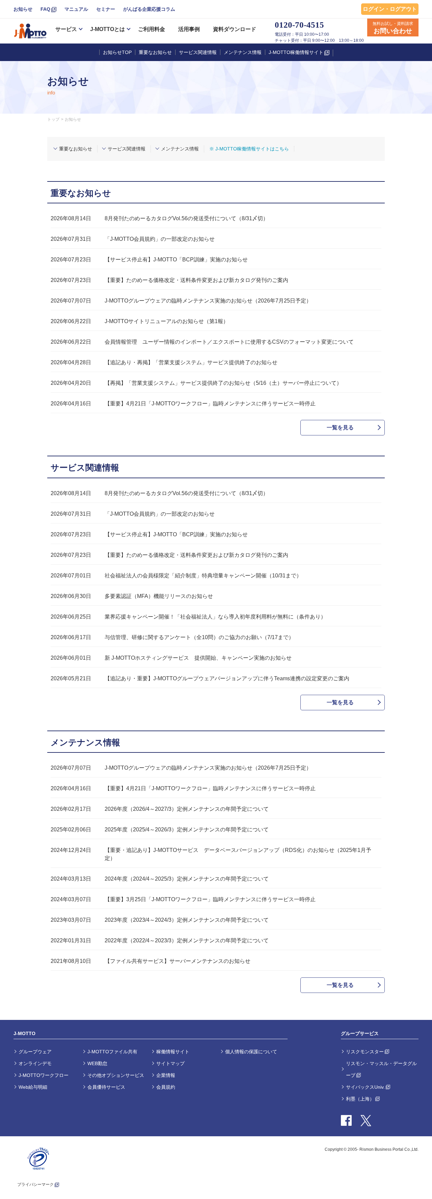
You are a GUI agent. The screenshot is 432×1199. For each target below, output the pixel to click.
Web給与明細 (33, 1087)
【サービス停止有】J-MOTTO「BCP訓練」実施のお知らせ (176, 259)
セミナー (105, 9)
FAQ (45, 9)
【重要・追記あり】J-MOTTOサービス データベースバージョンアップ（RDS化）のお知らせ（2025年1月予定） (238, 854)
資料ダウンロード (234, 29)
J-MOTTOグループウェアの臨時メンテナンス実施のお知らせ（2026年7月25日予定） (208, 301)
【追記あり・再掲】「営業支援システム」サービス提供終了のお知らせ (191, 362)
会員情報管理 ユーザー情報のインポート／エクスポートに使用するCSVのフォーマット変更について (229, 342)
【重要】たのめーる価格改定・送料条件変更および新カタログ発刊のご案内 (196, 280)
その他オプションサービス (115, 1075)
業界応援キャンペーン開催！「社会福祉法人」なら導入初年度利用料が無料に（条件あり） (215, 617)
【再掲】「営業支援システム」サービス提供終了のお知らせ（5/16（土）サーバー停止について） (223, 383)
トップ (53, 119)
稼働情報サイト (172, 1051)
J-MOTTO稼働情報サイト (296, 52)
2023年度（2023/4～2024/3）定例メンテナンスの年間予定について (187, 920)
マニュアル (76, 9)
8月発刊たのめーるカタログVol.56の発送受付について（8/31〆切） (186, 218)
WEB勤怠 (97, 1063)
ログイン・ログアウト (390, 9)
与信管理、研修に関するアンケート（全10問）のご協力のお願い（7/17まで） (199, 637)
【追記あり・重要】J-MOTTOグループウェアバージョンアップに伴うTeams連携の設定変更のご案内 (227, 678)
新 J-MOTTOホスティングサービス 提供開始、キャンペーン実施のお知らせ (198, 658)
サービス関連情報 (198, 52)
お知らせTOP (117, 52)
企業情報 (165, 1075)
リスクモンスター (365, 1051)
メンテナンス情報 (243, 52)
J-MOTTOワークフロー (44, 1075)
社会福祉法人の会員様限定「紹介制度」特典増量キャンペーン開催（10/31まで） (203, 575)
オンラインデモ (35, 1063)
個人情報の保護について (251, 1051)
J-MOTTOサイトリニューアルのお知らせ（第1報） (166, 321)
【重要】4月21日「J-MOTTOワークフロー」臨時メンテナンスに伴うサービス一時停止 (210, 403)
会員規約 (165, 1087)
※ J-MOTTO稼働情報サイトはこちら (249, 148)
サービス (66, 29)
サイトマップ (170, 1063)
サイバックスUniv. (365, 1087)
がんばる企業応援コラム (149, 9)
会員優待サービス (106, 1087)
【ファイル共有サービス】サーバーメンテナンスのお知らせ (177, 961)
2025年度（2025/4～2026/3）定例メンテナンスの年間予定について (187, 829)
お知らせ (23, 9)
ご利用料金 (151, 29)
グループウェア (35, 1051)
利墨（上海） (360, 1099)
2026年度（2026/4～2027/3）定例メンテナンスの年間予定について (187, 809)
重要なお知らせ (155, 52)
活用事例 (189, 29)
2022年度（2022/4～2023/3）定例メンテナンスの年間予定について (187, 940)
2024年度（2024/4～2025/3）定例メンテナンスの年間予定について (187, 879)
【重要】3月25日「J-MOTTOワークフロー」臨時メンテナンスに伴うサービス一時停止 (210, 899)
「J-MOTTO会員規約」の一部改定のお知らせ (160, 239)
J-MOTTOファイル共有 (112, 1051)
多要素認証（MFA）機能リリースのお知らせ (159, 596)
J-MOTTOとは (107, 29)
